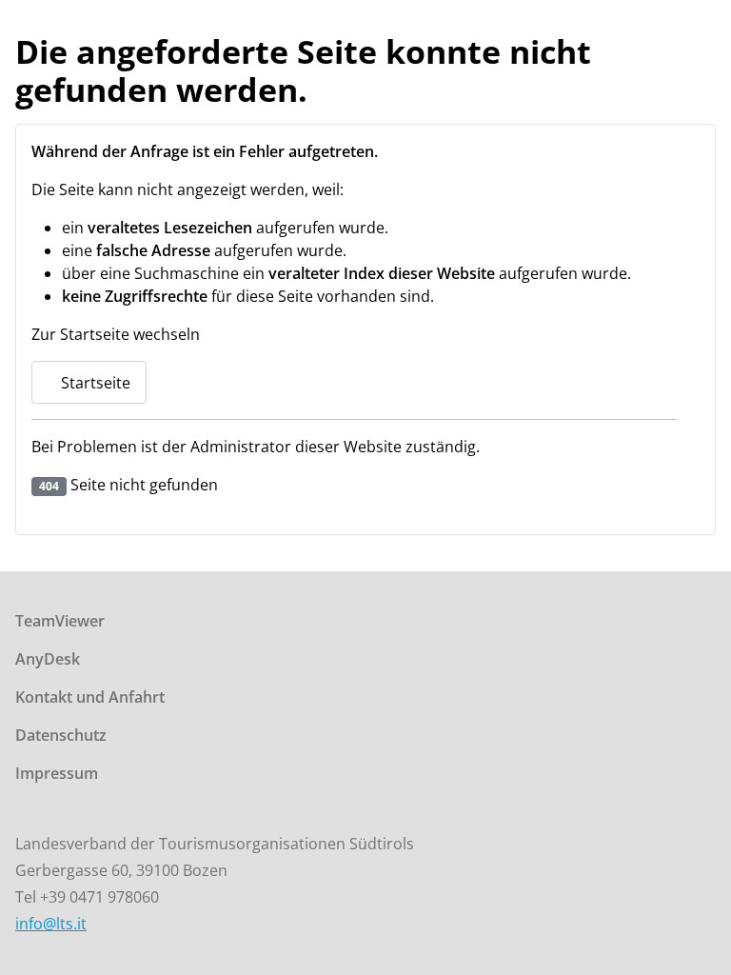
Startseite (93, 382)
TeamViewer (60, 620)
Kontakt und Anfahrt (90, 696)
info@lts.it (51, 923)
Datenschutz (61, 735)
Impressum (56, 773)
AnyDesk (47, 658)
